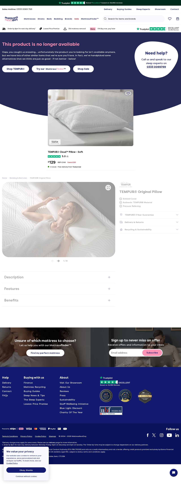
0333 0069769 (156, 66)
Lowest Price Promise (51, 29)
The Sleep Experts (34, 399)
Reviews (64, 391)
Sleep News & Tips (34, 395)
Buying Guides (32, 391)
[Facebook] (146, 435)
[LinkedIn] (176, 435)
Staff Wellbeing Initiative (74, 404)
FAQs (5, 395)
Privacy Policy (26, 436)
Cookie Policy (12, 463)
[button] (128, 93)
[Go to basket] (177, 19)
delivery (52, 442)
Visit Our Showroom (71, 382)
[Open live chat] (174, 473)
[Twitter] (152, 435)
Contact (7, 391)
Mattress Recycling (35, 387)
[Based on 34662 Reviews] (115, 380)
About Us (65, 387)
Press (62, 395)
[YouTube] (168, 435)
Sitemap (52, 436)
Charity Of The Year (71, 412)
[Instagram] (160, 435)
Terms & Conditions (10, 436)
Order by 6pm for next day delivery (21, 29)
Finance (28, 382)
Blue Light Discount (71, 408)
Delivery (6, 382)
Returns (6, 387)
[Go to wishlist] (170, 19)
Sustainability (67, 399)
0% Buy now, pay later (106, 29)
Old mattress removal (77, 29)
